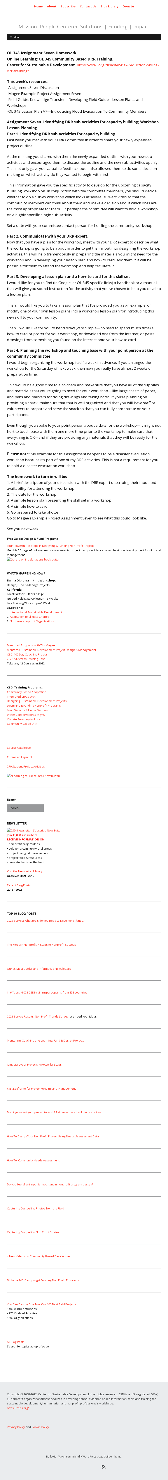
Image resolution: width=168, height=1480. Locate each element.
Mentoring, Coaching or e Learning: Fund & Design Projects (45, 1040)
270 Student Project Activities (26, 766)
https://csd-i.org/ (18, 1408)
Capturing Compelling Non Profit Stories (33, 1232)
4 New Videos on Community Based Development (39, 1256)
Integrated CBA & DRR (21, 697)
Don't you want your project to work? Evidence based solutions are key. (54, 1112)
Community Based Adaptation (26, 692)
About (51, 6)
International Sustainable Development (36, 612)
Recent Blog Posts (19, 885)
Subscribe (68, 6)
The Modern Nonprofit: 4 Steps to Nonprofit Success (41, 945)
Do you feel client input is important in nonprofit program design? (50, 1184)
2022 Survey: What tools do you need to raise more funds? (45, 921)
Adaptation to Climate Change (29, 617)
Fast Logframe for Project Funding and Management (41, 1088)
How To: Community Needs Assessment (33, 1160)
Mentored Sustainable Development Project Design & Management (51, 650)
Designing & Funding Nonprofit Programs (34, 705)
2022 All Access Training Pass (26, 659)
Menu (17, 37)
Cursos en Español (19, 757)
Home (38, 6)
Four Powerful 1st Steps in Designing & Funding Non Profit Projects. (51, 546)
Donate (128, 6)
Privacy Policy (16, 1427)
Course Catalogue (19, 748)
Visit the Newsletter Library (24, 871)
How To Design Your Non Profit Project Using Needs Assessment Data (53, 1136)
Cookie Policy (40, 1427)
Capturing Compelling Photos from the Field (35, 1208)
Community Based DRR (22, 724)
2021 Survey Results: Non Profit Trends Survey (37, 1016)
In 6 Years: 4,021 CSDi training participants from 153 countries (47, 992)
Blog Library (109, 6)
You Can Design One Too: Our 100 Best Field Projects (41, 1304)
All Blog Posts (15, 1342)
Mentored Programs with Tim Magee (31, 645)
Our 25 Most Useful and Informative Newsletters (39, 969)
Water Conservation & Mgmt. (26, 715)
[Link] (64, 1466)
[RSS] (104, 1466)
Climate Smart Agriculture (23, 719)
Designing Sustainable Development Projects (37, 701)
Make (61, 1456)
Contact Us (88, 6)
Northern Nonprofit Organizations (32, 621)
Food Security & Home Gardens (28, 710)
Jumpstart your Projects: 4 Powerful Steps (34, 1064)
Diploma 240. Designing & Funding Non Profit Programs (43, 1280)
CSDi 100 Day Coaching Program (28, 654)
